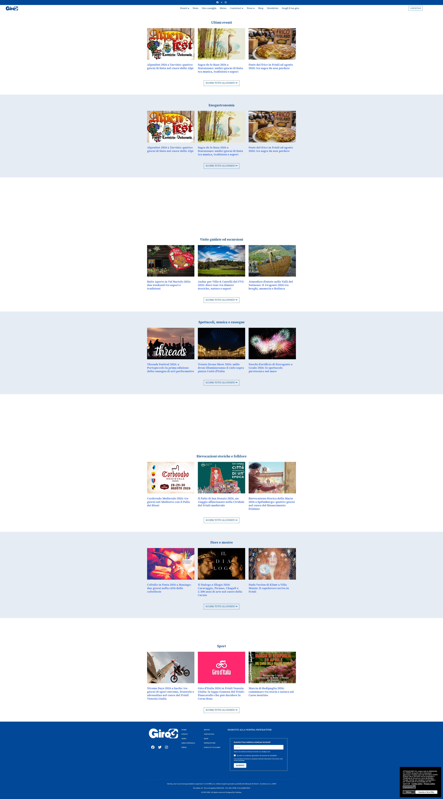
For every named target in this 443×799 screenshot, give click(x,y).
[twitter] (159, 744)
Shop (260, 8)
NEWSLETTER (209, 743)
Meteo (223, 8)
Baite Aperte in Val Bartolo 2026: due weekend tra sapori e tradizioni (169, 285)
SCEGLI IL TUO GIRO (212, 747)
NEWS (183, 739)
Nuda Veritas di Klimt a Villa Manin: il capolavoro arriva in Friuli (269, 588)
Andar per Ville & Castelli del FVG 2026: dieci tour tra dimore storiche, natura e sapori (221, 285)
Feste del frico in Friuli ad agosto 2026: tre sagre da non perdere (271, 66)
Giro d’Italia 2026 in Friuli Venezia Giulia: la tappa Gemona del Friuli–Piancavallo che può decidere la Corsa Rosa (221, 694)
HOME (184, 730)
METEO (207, 730)
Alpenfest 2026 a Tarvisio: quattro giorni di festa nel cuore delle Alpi (170, 66)
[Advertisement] (216, 202)
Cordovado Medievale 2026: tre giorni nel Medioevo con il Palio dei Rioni (168, 502)
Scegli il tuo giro (290, 8)
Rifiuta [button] (408, 792)
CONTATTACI (415, 8)
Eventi (183, 8)
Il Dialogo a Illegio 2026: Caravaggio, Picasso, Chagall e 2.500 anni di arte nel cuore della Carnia (220, 590)
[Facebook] (217, 2)
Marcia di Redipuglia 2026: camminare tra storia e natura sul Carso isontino (271, 692)
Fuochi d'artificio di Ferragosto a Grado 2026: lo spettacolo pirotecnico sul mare (270, 368)
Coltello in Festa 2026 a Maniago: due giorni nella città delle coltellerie (169, 588)
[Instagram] (226, 2)
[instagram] (166, 744)
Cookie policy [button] (417, 784)
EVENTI (184, 734)
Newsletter (272, 8)
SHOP (206, 739)
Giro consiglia (209, 8)
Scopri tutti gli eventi (220, 83)
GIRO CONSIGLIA (188, 743)
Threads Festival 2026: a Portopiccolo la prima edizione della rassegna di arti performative (170, 368)
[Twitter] (221, 2)
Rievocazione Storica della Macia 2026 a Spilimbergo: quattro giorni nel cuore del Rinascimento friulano (272, 504)
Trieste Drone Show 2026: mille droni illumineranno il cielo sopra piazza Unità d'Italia (221, 368)
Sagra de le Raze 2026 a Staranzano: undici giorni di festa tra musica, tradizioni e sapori (220, 68)
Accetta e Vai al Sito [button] (426, 792)
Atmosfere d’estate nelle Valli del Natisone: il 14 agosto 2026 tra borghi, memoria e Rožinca (271, 285)
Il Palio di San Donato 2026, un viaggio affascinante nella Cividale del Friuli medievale (221, 502)
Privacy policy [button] (429, 784)
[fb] (152, 744)
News (195, 8)
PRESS (184, 747)
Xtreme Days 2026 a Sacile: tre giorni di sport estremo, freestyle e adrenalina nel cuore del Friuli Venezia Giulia (170, 694)
